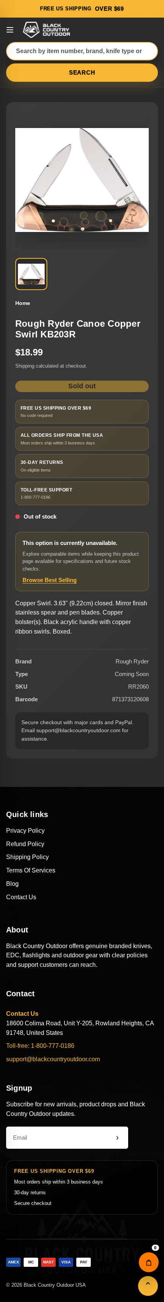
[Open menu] (10, 29)
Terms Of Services (30, 870)
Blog (12, 883)
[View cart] (149, 1262)
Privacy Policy (25, 830)
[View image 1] (31, 274)
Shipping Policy (27, 857)
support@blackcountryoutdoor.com (53, 1059)
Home (22, 303)
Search (82, 72)
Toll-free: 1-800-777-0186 (40, 1046)
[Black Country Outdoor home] (47, 30)
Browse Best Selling (50, 580)
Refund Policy (25, 844)
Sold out (82, 386)
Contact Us (21, 897)
